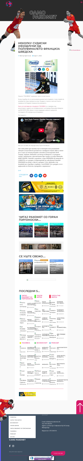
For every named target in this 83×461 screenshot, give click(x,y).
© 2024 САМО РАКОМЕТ (37, 460)
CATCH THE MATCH (16, 420)
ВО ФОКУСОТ (14, 422)
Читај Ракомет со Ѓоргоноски (20, 428)
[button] (81, 2)
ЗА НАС (12, 436)
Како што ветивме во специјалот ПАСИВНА (31, 106)
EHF (19, 170)
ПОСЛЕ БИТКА (14, 425)
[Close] (52, 456)
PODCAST (13, 434)
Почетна (13, 417)
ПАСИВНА (13, 431)
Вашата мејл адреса (15, 451)
